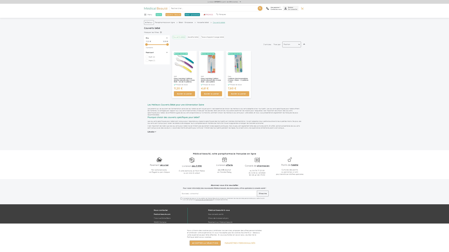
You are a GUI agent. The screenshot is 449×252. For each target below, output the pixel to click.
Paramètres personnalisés (240, 243)
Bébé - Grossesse (186, 22)
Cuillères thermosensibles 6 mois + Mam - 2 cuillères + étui (238, 80)
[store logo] (155, 8)
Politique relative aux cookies (199, 237)
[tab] (156, 32)
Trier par (277, 44)
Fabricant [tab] (150, 52)
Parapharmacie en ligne (165, 22)
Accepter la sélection (205, 243)
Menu (150, 15)
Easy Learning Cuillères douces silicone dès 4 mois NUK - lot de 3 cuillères (184, 80)
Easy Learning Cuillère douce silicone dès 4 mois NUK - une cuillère (211, 80)
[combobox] (216, 8)
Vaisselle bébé (203, 22)
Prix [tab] (147, 38)
